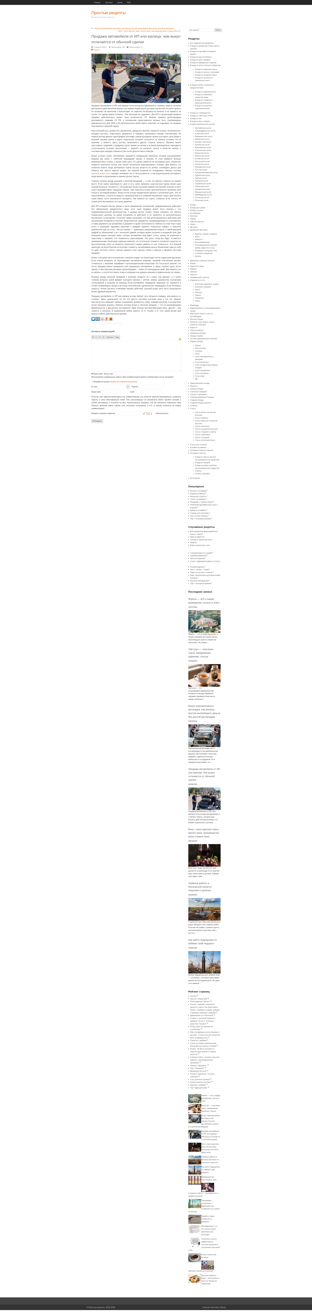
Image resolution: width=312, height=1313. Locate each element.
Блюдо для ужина (197, 208)
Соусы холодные (202, 437)
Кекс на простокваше (199, 516)
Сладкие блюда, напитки (200, 403)
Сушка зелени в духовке (200, 1082)
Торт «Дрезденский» (198, 1088)
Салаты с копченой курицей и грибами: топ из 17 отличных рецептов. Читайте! (202, 1021)
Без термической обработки (202, 43)
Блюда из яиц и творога (200, 121)
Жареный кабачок (197, 494)
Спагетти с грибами (198, 1040)
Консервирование (202, 242)
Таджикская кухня (202, 175)
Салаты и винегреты (198, 394)
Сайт (132, 392)
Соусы (193, 408)
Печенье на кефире (198, 491)
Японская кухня (201, 200)
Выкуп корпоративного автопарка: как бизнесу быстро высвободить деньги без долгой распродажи (134, 28)
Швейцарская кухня (203, 195)
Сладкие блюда (196, 400)
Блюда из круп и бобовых (201, 57)
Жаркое (193, 269)
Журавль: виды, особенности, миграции (208, 1219)
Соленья (193, 405)
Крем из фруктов (197, 537)
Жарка (193, 263)
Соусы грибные (201, 418)
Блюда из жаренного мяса (206, 69)
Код (117, 337)
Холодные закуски (198, 453)
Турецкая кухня (201, 181)
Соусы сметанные (202, 435)
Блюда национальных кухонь (202, 124)
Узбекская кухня (202, 186)
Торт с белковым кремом (200, 519)
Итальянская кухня (203, 150)
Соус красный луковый (200, 1079)
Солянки (198, 351)
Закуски (193, 274)
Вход (223, 1307)
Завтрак (193, 272)
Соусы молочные (202, 426)
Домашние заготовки (198, 230)
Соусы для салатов (198, 445)
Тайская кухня (201, 178)
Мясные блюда (196, 319)
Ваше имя (98, 374)
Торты (197, 301)
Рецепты (193, 386)
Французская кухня (203, 192)
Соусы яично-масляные (205, 440)
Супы (197, 354)
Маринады (194, 305)
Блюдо (193, 205)
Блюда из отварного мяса (205, 75)
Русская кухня (201, 170)
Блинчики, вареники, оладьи (207, 284)
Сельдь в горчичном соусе (201, 540)
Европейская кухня (203, 147)
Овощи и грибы (196, 336)
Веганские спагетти (198, 496)
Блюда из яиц (196, 118)
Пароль (134, 387)
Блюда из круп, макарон (200, 60)
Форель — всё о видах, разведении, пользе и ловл (211, 1098)
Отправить (97, 421)
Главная (206, 1307)
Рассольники (200, 348)
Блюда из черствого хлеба (201, 116)
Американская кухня (203, 136)
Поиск (218, 30)
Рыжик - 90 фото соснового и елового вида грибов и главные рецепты (203, 1051)
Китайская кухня (202, 159)
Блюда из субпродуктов (200, 113)
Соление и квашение (203, 253)
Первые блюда (196, 341)
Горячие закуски (197, 221)
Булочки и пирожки (203, 287)
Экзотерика (195, 478)
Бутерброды (195, 213)
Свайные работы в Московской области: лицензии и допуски (200, 887)
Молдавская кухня (203, 167)
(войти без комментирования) (123, 382)
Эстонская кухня (202, 197)
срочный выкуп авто (100, 173)
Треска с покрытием (198, 999)
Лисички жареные (197, 558)
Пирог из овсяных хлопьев (201, 572)
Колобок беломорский (199, 581)
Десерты (193, 227)
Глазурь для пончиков (199, 513)
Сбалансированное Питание (202, 397)
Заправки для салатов (199, 277)
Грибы (192, 224)
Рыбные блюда (196, 389)
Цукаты (198, 256)
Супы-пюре (200, 376)
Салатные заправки (198, 392)
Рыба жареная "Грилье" (200, 1001)
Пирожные (199, 298)
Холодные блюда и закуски (201, 450)
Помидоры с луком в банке (201, 502)
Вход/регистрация (115, 382)
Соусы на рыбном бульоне (206, 429)
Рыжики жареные (197, 567)
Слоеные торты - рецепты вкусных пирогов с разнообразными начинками (205, 1060)
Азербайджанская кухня (205, 131)
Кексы (197, 290)
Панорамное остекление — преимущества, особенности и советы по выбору (204, 1206)
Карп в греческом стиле (200, 545)
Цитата (110, 337)
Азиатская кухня (202, 134)
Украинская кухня (202, 189)
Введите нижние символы (103, 413)
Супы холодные (202, 373)
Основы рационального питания (203, 338)
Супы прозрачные (202, 370)
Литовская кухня (202, 164)
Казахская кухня (202, 153)
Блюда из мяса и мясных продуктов (205, 65)
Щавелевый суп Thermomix (201, 1015)
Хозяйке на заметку (198, 447)
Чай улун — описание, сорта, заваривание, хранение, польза (201, 653)
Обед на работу (197, 330)
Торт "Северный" (197, 1068)
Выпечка (193, 216)
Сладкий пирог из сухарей (201, 553)
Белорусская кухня (203, 142)
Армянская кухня (202, 139)
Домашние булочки (198, 1071)
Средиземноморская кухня (206, 172)
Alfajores (193, 542)
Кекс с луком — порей (199, 569)
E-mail (94, 387)
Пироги (198, 295)
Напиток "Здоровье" (198, 1065)
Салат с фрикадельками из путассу (205, 561)
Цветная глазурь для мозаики (200, 1271)
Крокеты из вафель (198, 510)
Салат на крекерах (198, 499)
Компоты (198, 239)
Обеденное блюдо (198, 333)
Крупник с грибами (198, 1085)
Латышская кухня (202, 161)
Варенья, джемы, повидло (206, 234)
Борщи (198, 345)
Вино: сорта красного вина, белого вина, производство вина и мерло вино (148, 31)
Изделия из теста (197, 280)
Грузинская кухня (202, 145)
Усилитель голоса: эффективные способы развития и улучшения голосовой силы (204, 1244)
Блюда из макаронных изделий (203, 62)
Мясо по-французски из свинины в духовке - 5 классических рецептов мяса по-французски (205, 1035)
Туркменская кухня (203, 184)
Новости (96, 50)
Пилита (193, 996)
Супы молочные (202, 362)
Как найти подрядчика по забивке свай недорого (210, 1169)
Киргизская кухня (202, 156)
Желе (197, 237)
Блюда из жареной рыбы (205, 92)
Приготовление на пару (200, 383)
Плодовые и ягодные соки (206, 251)
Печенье (198, 292)
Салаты (198, 471)
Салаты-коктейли (202, 474)
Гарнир (193, 219)
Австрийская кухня (203, 128)
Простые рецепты (108, 12)
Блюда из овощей (202, 462)
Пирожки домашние (198, 556)
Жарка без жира (197, 266)
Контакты (215, 1307)
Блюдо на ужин (196, 210)
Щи (196, 379)
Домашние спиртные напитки (202, 261)
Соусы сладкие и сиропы (205, 432)
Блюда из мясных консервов (207, 72)
